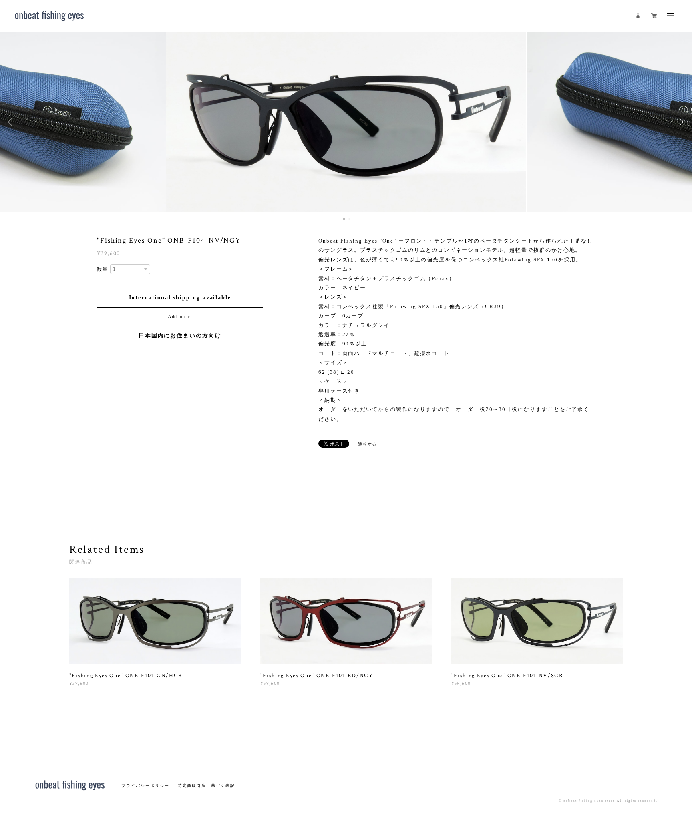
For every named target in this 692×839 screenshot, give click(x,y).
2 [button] (349, 219)
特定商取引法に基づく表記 (206, 785)
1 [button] (344, 219)
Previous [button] (12, 122)
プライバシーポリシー (145, 785)
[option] (346, 122)
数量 (102, 269)
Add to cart (180, 316)
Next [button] (680, 122)
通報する (367, 444)
